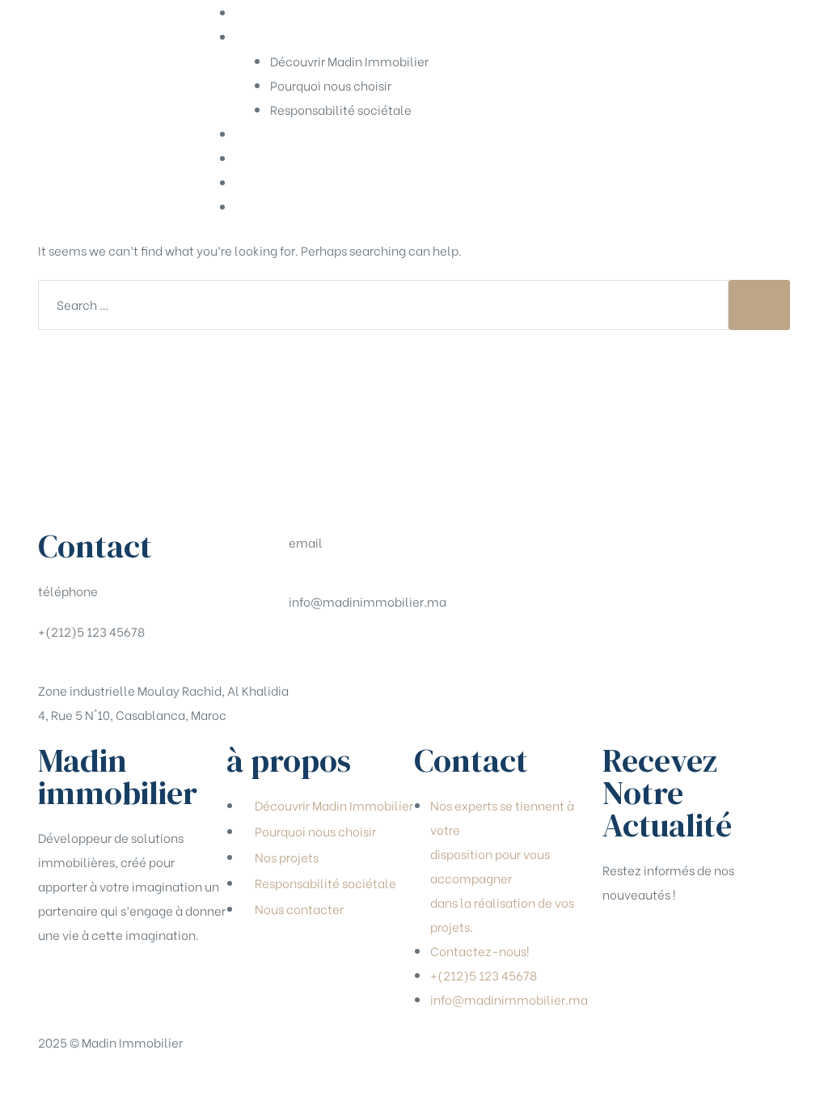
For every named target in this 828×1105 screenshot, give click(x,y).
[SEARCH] (759, 305)
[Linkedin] (394, 649)
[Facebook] (309, 649)
